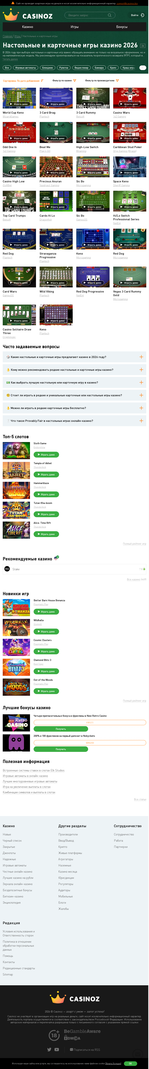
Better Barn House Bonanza (49, 600)
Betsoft (80, 116)
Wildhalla (39, 620)
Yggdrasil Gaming (49, 185)
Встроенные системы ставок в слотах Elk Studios (34, 770)
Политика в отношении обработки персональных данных (18, 945)
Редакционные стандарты (19, 968)
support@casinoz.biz (127, 3)
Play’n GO (45, 150)
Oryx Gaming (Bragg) (124, 150)
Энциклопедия (12, 902)
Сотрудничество (124, 834)
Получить (61, 728)
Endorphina (39, 447)
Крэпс (113, 67)
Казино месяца (67, 871)
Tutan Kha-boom (43, 503)
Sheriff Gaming (121, 185)
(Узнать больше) (113, 1063)
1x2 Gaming (119, 116)
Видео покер (81, 67)
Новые (7, 834)
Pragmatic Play (41, 604)
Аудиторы (64, 890)
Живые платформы (70, 853)
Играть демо (21, 104)
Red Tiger (38, 664)
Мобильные (65, 896)
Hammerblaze (41, 483)
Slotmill (38, 624)
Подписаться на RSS (86, 1049)
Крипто (62, 847)
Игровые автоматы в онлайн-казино (25, 776)
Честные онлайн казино (17, 871)
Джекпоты (9, 853)
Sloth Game (40, 443)
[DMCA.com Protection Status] (72, 1039)
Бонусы (122, 27)
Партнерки (121, 847)
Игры (75, 27)
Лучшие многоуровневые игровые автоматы (30, 781)
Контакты (9, 962)
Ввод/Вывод (66, 840)
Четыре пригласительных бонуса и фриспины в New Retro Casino (70, 715)
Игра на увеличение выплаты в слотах (27, 787)
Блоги (62, 902)
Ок (130, 1063)
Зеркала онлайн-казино (18, 884)
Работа (118, 840)
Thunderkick (40, 467)
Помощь (8, 956)
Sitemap (8, 974)
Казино (27, 27)
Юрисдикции (66, 878)
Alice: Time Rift (42, 523)
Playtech (44, 116)
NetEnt (117, 223)
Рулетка (63, 67)
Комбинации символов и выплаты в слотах (29, 792)
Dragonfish (46, 219)
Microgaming (83, 185)
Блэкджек (47, 67)
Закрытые (9, 847)
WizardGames (11, 116)
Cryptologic (9, 336)
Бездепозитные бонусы (17, 890)
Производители (68, 834)
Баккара (99, 67)
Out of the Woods (43, 680)
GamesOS (81, 219)
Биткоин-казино (13, 896)
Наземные (64, 865)
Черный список (12, 840)
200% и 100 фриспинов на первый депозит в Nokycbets (64, 735)
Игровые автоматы (25, 67)
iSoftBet (7, 185)
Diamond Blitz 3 (42, 660)
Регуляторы (65, 884)
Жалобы (63, 909)
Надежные (9, 859)
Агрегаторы (65, 859)
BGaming (81, 150)
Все (7, 67)
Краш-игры (129, 67)
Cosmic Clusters (43, 640)
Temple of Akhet (43, 463)
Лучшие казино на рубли (18, 878)
